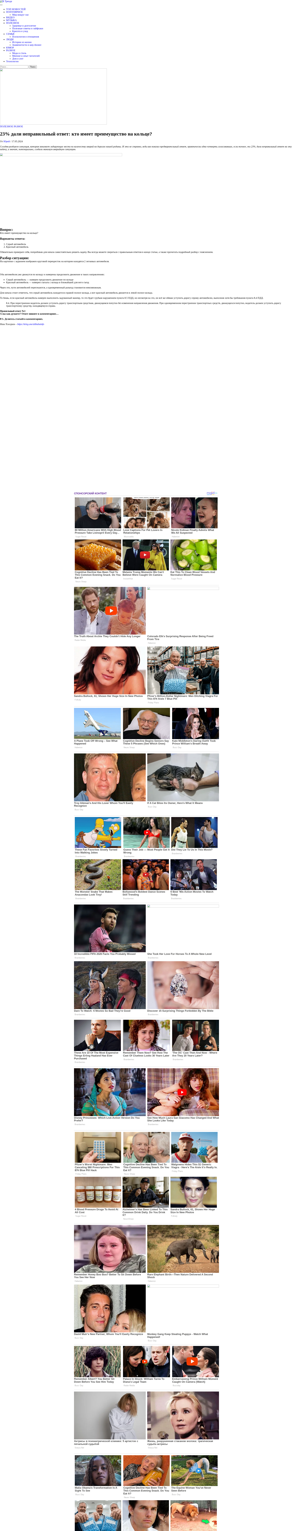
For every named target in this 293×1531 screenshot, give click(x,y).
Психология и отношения (25, 36)
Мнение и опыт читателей (26, 56)
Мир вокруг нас (20, 14)
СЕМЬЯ (10, 34)
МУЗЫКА (11, 20)
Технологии (12, 61)
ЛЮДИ (10, 39)
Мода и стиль (19, 53)
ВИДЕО (10, 17)
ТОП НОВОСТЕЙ (16, 9)
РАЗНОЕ (10, 50)
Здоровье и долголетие (24, 25)
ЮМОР (10, 47)
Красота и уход (20, 31)
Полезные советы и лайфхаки (27, 28)
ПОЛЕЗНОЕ (12, 23)
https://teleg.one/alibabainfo (30, 324)
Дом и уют (17, 58)
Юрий (7, 141)
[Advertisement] (23, 408)
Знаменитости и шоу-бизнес (27, 45)
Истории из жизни (22, 42)
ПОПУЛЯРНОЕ (14, 12)
